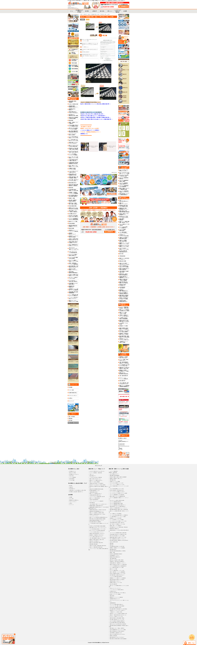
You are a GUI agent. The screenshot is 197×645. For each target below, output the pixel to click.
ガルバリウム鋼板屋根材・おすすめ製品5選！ (117, 494)
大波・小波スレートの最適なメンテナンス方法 (73, 166)
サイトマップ (71, 504)
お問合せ (70, 398)
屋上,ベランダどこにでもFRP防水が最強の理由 (73, 146)
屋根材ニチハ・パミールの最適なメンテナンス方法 (124, 243)
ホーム (71, 11)
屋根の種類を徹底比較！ (121, 219)
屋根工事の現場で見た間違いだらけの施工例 (123, 282)
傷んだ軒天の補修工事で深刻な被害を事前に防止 (73, 131)
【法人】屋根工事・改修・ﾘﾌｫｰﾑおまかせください (124, 383)
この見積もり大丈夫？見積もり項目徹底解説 (123, 318)
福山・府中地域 (72, 416)
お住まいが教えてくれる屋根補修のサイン (123, 214)
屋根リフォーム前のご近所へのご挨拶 (123, 313)
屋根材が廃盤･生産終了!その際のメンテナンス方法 (118, 537)
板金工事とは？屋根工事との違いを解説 (73, 115)
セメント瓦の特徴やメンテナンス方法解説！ (73, 154)
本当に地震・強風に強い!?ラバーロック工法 (117, 619)
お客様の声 (94, 11)
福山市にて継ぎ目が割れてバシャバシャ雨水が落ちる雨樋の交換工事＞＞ (95, 103)
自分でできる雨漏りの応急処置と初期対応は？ (123, 293)
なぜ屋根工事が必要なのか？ (123, 201)
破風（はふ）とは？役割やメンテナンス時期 (73, 301)
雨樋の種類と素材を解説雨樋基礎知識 (73, 292)
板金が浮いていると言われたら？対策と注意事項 (124, 331)
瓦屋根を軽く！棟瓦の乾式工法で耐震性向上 (117, 561)
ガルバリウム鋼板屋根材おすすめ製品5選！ (123, 186)
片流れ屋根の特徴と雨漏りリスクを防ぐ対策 (73, 190)
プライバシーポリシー (73, 395)
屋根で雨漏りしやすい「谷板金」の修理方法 (73, 211)
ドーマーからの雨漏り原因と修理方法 (73, 281)
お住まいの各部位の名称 (73, 104)
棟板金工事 (125, 92)
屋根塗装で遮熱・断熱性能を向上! (123, 290)
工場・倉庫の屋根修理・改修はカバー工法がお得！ (124, 363)
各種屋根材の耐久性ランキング (115, 598)
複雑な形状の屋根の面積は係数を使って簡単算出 (118, 550)
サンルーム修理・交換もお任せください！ (123, 360)
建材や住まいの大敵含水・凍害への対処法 (73, 203)
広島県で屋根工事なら (73, 392)
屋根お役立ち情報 (122, 261)
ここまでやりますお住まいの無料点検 (117, 11)
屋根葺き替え (125, 65)
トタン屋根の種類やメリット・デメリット (123, 233)
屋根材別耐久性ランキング (72, 234)
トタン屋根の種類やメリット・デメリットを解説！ (118, 516)
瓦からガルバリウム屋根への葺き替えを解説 (123, 175)
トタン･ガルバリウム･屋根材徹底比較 (73, 252)
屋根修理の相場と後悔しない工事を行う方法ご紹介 (98, 509)
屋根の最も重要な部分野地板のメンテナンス (73, 226)
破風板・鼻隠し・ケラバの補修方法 (115, 525)
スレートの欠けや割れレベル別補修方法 (123, 227)
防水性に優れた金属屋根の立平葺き (115, 607)
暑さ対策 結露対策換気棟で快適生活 (72, 201)
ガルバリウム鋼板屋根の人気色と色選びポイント (118, 504)
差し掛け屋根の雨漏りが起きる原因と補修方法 (73, 196)
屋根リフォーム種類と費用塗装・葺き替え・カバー (124, 222)
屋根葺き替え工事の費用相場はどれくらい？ (123, 209)
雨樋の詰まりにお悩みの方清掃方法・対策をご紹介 (124, 368)
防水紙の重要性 (72, 223)
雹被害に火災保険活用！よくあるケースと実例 (123, 298)
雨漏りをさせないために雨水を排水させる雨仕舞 (73, 208)
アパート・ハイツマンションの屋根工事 (123, 378)
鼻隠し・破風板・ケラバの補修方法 (73, 123)
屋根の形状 (71, 187)
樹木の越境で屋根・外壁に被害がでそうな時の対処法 (124, 336)
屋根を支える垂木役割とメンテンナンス (73, 269)
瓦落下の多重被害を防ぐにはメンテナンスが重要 (123, 266)
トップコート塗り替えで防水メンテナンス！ (73, 298)
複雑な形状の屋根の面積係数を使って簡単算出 (73, 185)
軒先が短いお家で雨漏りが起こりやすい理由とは (73, 216)
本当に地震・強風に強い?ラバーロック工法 (74, 180)
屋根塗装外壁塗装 (124, 96)
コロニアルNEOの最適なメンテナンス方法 (123, 249)
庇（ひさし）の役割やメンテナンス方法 (73, 278)
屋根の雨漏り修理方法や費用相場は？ (73, 272)
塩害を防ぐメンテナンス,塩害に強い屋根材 (73, 236)
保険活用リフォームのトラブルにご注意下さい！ (118, 610)
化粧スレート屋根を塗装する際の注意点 (123, 241)
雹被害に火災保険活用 (113, 635)
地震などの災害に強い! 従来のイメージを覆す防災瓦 (118, 564)
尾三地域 (70, 420)
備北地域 (70, 418)
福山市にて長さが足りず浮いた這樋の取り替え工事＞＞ (92, 113)
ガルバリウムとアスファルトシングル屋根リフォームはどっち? (74, 248)
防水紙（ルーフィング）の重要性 (115, 594)
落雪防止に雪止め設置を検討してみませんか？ (97, 533)
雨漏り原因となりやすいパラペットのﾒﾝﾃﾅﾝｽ (73, 143)
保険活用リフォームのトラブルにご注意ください (124, 339)
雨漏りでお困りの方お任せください (95, 478)
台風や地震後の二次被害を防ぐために (123, 272)
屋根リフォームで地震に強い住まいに (96, 493)
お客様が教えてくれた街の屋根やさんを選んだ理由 (77, 490)
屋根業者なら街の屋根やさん (74, 500)
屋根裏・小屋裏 (72, 198)
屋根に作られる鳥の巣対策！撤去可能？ (123, 373)
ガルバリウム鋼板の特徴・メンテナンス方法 (117, 570)
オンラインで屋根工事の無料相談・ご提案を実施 (123, 307)
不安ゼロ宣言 (71, 475)
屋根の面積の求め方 (72, 182)
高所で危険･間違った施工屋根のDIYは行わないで (73, 266)
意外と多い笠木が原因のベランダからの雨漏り (73, 128)
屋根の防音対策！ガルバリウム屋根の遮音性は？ (124, 194)
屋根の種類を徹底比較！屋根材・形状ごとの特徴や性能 (119, 509)
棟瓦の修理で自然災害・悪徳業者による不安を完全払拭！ (119, 540)
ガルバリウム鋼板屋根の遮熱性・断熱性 (123, 181)
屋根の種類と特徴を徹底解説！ (72, 102)
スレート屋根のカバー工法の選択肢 (124, 225)
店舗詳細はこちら (84, 133)
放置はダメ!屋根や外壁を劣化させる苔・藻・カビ (73, 239)
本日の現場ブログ (72, 488)
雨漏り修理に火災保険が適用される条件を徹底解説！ (118, 638)
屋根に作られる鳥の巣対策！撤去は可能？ (96, 542)
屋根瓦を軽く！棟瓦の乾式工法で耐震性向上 (123, 274)
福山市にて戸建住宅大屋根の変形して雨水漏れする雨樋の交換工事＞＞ (96, 117)
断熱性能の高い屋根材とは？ (72, 286)
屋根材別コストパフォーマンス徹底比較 (73, 231)
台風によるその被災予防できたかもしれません (124, 264)
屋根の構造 (71, 120)
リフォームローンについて (94, 515)
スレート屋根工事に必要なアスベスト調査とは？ (73, 295)
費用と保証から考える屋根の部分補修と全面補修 (97, 518)
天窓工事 (124, 101)
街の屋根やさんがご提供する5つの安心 (79, 11)
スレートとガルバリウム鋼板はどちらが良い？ (123, 170)
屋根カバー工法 (126, 69)
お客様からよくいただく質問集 (115, 481)
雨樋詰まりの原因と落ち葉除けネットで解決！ (124, 371)
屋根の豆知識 (71, 228)
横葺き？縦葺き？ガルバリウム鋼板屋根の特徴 (124, 189)
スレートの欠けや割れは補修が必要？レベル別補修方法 (119, 515)
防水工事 (124, 83)
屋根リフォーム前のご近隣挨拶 (95, 481)
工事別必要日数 (122, 256)
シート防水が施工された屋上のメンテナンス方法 (73, 140)
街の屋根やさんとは (72, 471)
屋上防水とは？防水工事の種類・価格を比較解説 (73, 149)
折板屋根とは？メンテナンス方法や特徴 (123, 235)
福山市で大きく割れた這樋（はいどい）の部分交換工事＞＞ (93, 115)
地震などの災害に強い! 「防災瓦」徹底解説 (123, 280)
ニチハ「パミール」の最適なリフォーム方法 (117, 484)
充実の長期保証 (71, 478)
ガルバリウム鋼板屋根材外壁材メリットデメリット (124, 191)
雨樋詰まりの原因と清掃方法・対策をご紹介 (97, 539)
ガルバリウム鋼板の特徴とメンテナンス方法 (73, 261)
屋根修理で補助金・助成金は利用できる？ (123, 301)
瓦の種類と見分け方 (72, 213)
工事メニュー (109, 11)
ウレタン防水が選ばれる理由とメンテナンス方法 (73, 137)
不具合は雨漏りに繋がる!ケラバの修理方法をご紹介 (118, 534)
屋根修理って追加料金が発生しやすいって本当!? (123, 334)
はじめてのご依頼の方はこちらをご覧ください (97, 471)
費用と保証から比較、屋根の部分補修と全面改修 (124, 211)
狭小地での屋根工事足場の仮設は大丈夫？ (123, 251)
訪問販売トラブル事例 (123, 325)
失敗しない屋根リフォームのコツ (123, 203)
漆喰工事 (124, 74)
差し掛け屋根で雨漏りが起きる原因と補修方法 (117, 622)
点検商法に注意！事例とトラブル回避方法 (96, 483)
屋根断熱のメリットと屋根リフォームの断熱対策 (73, 289)
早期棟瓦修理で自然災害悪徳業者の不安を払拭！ (73, 163)
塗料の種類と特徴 (123, 396)
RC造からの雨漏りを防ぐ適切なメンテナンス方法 (73, 275)
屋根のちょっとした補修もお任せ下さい (96, 480)
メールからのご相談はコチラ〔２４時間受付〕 (90, 130)
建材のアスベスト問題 (73, 221)
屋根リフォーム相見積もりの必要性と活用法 (97, 512)
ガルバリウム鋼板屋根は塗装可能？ (123, 178)
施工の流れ (102, 11)
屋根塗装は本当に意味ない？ (72, 109)
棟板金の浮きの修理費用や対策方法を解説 (73, 118)
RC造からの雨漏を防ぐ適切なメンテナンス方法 (117, 573)
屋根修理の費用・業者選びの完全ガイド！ (73, 106)
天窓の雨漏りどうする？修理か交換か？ (73, 284)
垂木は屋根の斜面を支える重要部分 (95, 521)
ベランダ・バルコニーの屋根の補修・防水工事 (97, 496)
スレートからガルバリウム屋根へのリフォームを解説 (124, 173)
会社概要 (125, 11)
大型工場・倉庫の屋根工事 (94, 499)
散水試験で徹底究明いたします (95, 490)
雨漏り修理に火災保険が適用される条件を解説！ (123, 296)
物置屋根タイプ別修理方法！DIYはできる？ (123, 357)
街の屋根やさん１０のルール (74, 474)
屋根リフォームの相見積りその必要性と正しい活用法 (124, 310)
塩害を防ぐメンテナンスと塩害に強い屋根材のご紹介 (118, 613)
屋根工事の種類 (123, 61)
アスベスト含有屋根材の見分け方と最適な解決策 (73, 219)
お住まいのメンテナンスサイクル (115, 588)
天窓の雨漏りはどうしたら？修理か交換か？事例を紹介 (119, 527)
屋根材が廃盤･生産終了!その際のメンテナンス (73, 242)
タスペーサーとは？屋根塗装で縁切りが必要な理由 (118, 532)
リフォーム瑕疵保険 (72, 477)
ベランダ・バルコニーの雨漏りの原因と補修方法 (73, 151)
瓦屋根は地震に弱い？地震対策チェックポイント (124, 277)
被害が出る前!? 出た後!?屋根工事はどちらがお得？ (124, 321)
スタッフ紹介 (71, 498)
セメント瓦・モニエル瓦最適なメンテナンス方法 (73, 157)
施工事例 (87, 11)
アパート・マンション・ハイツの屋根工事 (96, 501)
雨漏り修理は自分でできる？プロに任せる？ (73, 112)
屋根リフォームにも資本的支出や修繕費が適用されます (98, 517)
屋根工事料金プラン (93, 475)
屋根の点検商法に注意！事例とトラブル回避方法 (123, 328)
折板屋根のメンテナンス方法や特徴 (115, 518)
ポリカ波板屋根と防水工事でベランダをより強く (124, 365)
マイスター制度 (71, 480)
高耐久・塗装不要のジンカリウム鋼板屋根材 (73, 264)
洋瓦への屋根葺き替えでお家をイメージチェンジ (73, 245)
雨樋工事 (124, 78)
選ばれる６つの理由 (72, 472)
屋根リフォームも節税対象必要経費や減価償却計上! (124, 386)
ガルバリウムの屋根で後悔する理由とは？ (73, 255)
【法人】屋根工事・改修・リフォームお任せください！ (98, 504)
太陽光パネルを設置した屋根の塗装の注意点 (123, 238)
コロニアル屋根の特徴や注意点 (122, 230)
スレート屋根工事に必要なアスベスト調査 (116, 567)
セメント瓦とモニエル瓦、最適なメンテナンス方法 (118, 521)
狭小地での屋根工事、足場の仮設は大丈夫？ (117, 490)
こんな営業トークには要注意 (123, 323)
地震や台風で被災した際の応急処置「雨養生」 (73, 177)
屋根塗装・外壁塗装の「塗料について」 (116, 478)
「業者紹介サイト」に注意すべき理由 (123, 342)
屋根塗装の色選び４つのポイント (122, 285)
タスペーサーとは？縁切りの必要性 (72, 134)
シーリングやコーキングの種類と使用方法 (73, 172)
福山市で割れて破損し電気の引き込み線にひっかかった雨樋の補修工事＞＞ (97, 119)
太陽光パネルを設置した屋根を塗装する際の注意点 (98, 545)
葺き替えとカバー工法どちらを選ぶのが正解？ (123, 217)
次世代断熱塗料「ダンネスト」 (122, 288)
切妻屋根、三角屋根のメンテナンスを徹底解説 (73, 193)
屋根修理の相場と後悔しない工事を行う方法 (123, 206)
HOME (81, 14)
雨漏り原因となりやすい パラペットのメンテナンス (98, 527)
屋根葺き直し (125, 87)
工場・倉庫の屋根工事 (123, 375)
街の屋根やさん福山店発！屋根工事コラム (76, 491)
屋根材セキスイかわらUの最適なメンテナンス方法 (124, 246)
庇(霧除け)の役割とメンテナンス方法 (72, 169)
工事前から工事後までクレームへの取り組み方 (123, 315)
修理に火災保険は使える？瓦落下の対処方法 (124, 269)
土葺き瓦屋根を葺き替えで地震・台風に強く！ (73, 160)
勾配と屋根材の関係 (113, 558)
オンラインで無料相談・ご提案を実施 (96, 472)
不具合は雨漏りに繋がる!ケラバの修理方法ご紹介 (73, 126)
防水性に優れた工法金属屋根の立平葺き (72, 174)
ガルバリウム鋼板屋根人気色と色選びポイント (123, 183)
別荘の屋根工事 (122, 380)
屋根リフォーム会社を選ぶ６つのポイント (124, 259)
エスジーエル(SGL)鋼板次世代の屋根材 (73, 258)
